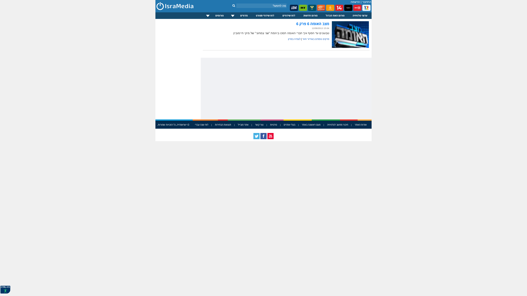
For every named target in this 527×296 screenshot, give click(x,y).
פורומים (219, 15)
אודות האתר (361, 124)
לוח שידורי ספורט (265, 15)
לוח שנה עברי (201, 124)
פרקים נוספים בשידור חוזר (315, 39)
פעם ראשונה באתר (311, 124)
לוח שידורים (288, 15)
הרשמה (355, 1)
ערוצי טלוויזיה (360, 15)
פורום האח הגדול (335, 15)
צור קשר (259, 124)
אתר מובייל (243, 124)
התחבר (366, 1)
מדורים (244, 15)
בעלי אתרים (289, 124)
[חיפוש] (233, 5)
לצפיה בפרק (294, 39)
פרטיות (273, 124)
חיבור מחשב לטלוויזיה (337, 124)
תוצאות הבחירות (223, 124)
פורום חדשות (310, 15)
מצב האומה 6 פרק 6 (312, 23)
